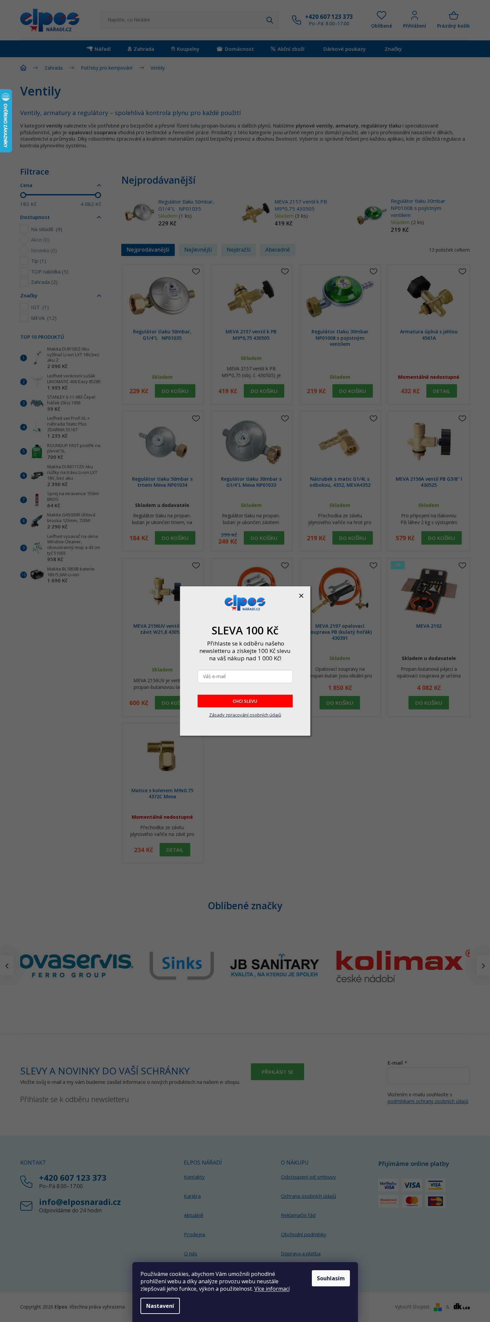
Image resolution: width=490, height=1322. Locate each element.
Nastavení (160, 1306)
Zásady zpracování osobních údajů (245, 715)
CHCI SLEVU (245, 701)
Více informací (272, 1288)
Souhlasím (331, 1278)
